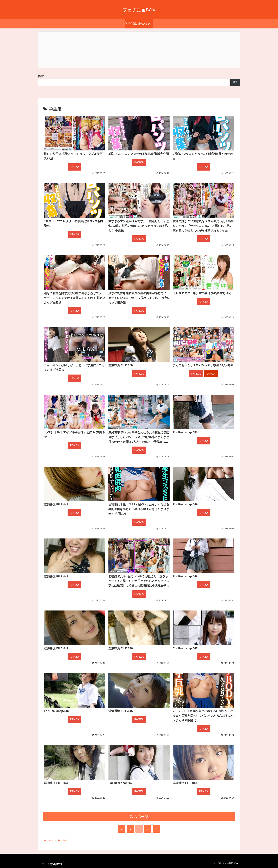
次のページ (139, 817)
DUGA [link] (211, 373)
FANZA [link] (74, 166)
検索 (41, 76)
